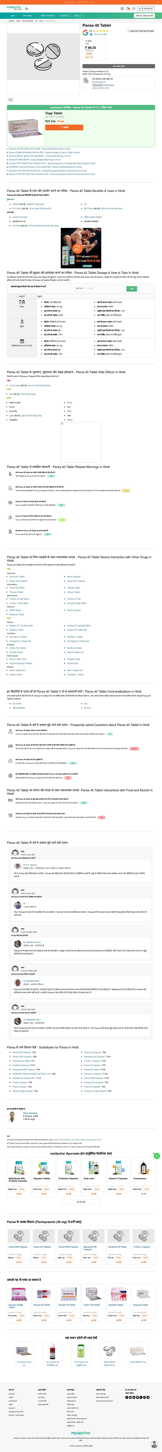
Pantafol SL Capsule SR (24, 1078)
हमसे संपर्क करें (13, 1401)
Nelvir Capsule (74, 610)
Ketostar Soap (73, 659)
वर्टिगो (69, 411)
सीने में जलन (88, 208)
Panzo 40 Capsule (92, 1052)
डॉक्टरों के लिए (100, 1390)
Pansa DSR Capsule (22, 1056)
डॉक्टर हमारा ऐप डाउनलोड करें (104, 1401)
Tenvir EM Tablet (16, 587)
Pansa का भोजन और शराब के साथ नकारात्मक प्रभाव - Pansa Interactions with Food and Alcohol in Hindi (52, 174)
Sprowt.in (12, 1408)
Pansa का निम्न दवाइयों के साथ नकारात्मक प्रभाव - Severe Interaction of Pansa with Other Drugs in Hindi (52, 163)
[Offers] (122, 8)
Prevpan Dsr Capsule (94, 1082)
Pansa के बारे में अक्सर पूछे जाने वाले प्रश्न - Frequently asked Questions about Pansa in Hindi (48, 170)
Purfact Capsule (20, 1082)
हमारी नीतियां (42, 1390)
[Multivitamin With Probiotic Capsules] (19, 1167)
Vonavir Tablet (73, 592)
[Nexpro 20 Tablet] (44, 1293)
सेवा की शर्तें (41, 1397)
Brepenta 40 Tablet (21, 1060)
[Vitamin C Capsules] (119, 1167)
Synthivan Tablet (16, 576)
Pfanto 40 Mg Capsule (23, 1090)
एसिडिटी (16, 204)
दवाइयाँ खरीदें (70, 1394)
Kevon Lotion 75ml (17, 659)
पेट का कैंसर (17, 703)
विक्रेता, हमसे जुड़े (72, 1415)
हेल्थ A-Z (78, 15)
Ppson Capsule (20, 1086)
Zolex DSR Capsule (22, 1052)
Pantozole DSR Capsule (24, 1069)
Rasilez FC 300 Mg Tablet (78, 625)
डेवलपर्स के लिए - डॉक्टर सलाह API (77, 1418)
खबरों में (11, 1397)
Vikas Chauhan (30, 1113)
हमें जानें (11, 1390)
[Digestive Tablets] (44, 1167)
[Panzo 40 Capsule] (44, 1235)
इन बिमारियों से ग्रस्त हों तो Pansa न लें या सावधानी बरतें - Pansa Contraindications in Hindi (45, 166)
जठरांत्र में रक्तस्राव (20, 217)
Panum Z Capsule (92, 1065)
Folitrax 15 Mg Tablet (18, 603)
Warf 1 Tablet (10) (75, 670)
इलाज (13, 15)
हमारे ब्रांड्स (27, 15)
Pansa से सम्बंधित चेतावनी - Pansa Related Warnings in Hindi (34, 159)
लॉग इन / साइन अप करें (144, 15)
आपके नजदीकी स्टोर (72, 1408)
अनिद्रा (70, 419)
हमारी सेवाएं (70, 1390)
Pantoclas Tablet (91, 1069)
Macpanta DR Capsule (94, 1056)
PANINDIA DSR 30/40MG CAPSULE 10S (31, 1073)
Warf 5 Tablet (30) (17, 670)
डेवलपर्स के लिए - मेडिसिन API (75, 1422)
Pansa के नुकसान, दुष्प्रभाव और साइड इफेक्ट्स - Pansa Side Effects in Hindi (39, 155)
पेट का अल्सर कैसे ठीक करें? (39, 208)
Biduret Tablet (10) (75, 652)
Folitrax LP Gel (74, 598)
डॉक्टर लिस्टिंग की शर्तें (102, 1397)
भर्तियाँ (10, 1404)
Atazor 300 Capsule (76, 580)
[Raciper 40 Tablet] (69, 1293)
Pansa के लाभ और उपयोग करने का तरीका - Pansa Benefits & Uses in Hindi (39, 148)
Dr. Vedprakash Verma (32, 942)
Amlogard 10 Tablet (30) (20, 641)
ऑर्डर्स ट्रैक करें (71, 1401)
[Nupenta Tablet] (144, 1293)
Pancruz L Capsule (92, 1073)
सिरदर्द (69, 402)
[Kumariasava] (144, 1167)
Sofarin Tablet (15, 674)
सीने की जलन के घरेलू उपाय (111, 208)
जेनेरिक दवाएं (70, 1404)
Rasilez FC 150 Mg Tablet (21, 625)
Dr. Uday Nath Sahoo (31, 981)
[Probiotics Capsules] (69, 1167)
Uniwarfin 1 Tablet (75, 674)
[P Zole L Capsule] (144, 1235)
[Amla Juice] (94, 1167)
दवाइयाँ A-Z (64, 15)
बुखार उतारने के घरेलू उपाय (31, 415)
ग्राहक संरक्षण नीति (43, 1404)
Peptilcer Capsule (21, 1065)
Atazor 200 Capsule (18, 580)
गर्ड (85, 204)
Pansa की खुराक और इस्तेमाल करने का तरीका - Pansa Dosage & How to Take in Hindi (44, 152)
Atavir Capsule (73, 576)
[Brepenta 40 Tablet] (118, 1235)
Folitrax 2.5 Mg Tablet (19, 598)
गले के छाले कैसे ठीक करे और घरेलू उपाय (43, 225)
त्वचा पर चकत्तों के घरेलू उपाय (38, 385)
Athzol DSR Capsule (93, 1078)
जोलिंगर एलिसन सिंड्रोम (93, 217)
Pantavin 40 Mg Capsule (95, 1090)
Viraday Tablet (73, 587)
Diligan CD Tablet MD (77, 629)
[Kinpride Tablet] (118, 1293)
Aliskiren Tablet (16, 629)
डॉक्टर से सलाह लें (47, 15)
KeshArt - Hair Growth (16, 1415)
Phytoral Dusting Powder (20, 663)
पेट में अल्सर (17, 208)
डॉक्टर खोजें (70, 1411)
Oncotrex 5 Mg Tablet (76, 603)
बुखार (11, 415)
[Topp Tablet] (25, 128)
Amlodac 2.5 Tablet (18, 636)
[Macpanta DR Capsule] (94, 1235)
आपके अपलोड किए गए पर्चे (100, 88)
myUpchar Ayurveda (16, 1411)
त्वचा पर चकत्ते (14, 385)
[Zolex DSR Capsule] (19, 1235)
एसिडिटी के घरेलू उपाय (35, 204)
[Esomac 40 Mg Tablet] (19, 1293)
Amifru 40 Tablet (74, 647)
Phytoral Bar (72, 663)
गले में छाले (16, 225)
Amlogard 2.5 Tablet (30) (78, 641)
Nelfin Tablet (15, 610)
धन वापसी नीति (42, 1401)
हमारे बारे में (12, 1394)
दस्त (85, 703)
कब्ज (11, 394)
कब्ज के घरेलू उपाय (28, 394)
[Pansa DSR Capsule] (69, 1235)
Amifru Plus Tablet (17, 647)
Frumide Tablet (16, 652)
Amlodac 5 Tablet (75, 636)
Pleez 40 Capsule (92, 1086)
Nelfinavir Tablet (16, 614)
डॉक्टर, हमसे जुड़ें (100, 1394)
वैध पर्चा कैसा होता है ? (99, 82)
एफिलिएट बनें (70, 1426)
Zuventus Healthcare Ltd (98, 71)
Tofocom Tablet (16, 592)
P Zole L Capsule (92, 1060)
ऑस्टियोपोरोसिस (19, 707)
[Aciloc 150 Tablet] (94, 1293)
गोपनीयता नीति (42, 1394)
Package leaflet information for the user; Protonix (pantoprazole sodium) (77, 1140)
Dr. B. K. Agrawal (30, 865)
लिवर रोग (87, 707)
